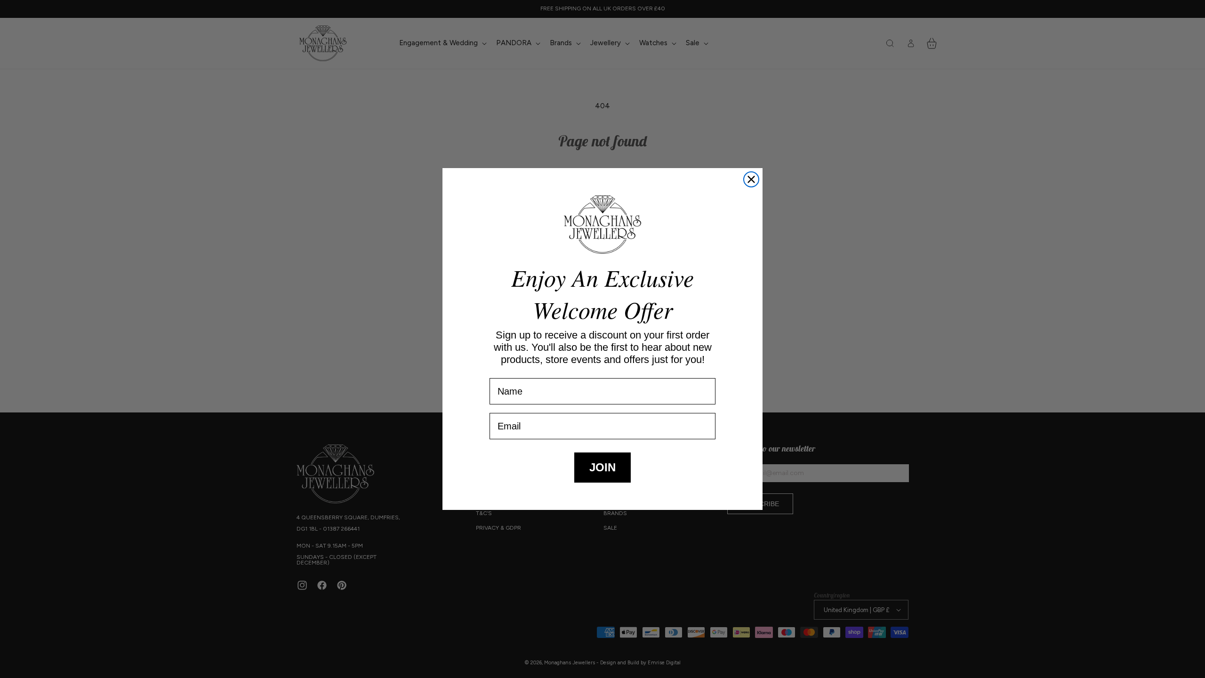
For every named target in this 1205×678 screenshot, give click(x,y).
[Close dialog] (751, 179)
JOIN (602, 467)
